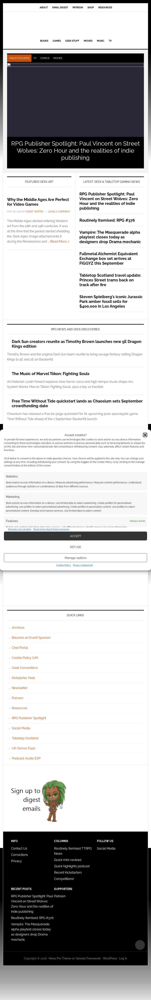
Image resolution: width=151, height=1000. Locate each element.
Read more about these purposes (51, 529)
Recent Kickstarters (68, 872)
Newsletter (20, 688)
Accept (75, 536)
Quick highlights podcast (72, 866)
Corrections (19, 855)
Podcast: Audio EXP (26, 758)
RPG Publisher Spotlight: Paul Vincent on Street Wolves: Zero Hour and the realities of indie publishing (75, 150)
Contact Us (19, 848)
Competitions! (64, 879)
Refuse (75, 547)
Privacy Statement (83, 565)
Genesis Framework (88, 958)
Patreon (17, 698)
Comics (44, 58)
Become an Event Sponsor (31, 638)
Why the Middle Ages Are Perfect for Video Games (38, 202)
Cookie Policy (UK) (25, 658)
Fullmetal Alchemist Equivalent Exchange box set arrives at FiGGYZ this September (108, 258)
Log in (123, 958)
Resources (19, 708)
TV (34, 58)
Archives (18, 627)
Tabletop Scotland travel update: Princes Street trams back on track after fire (110, 280)
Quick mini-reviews (68, 860)
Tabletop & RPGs (19, 58)
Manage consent (140, 945)
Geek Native (75, 25)
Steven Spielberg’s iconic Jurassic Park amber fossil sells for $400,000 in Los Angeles (111, 301)
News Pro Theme (60, 958)
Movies (57, 58)
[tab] (19, 58)
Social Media (21, 728)
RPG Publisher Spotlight (29, 718)
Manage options (76, 557)
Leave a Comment (59, 211)
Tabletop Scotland (25, 738)
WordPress (110, 958)
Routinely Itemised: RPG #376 (107, 220)
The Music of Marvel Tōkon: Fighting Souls (50, 373)
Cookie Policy (63, 565)
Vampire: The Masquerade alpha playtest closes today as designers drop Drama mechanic (110, 237)
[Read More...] (59, 241)
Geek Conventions (25, 668)
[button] (145, 435)
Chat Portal (20, 648)
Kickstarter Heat (23, 678)
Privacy (16, 861)
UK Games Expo (23, 748)
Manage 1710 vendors (19, 529)
